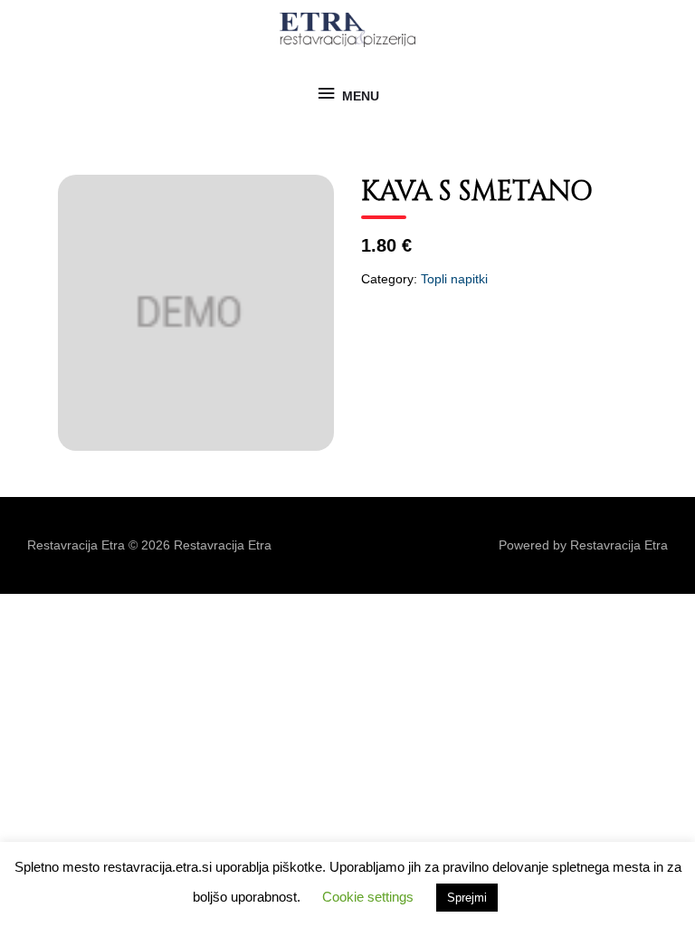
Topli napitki (454, 279)
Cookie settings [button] (368, 896)
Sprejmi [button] (467, 897)
